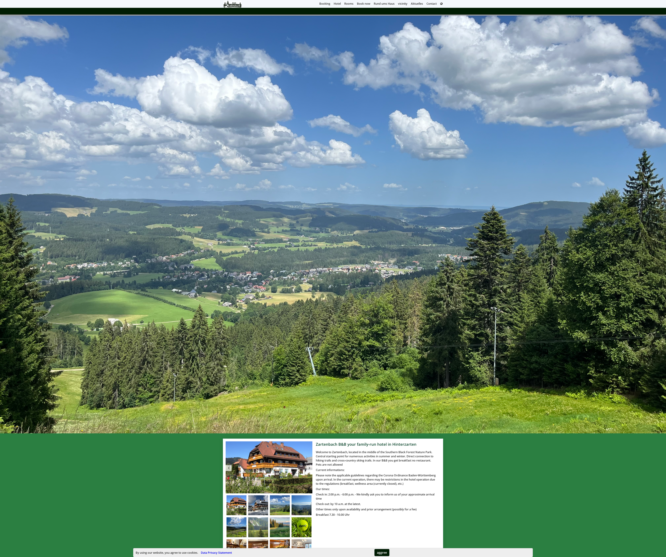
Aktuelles (417, 4)
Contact (431, 4)
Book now (363, 4)
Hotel (337, 4)
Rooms (348, 4)
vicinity (402, 4)
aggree (382, 552)
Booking (324, 4)
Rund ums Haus (384, 4)
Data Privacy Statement (216, 553)
